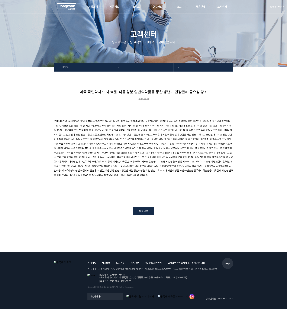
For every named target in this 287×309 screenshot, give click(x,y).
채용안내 (200, 7)
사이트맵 (106, 262)
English (281, 7)
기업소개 (93, 7)
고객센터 (222, 7)
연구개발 (157, 7)
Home (65, 67)
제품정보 (114, 7)
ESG (179, 7)
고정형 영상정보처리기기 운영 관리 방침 (186, 262)
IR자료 (136, 7)
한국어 (273, 7)
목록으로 (143, 211)
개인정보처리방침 (153, 262)
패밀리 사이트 (95, 296)
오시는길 (120, 262)
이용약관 (134, 262)
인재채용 (91, 262)
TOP (228, 264)
